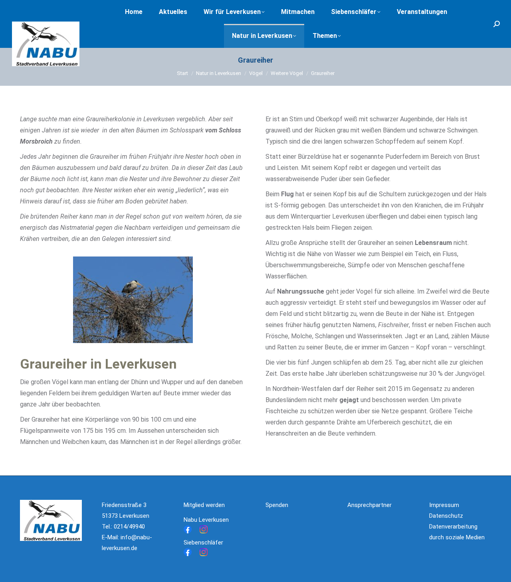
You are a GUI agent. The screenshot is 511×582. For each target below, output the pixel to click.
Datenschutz (446, 515)
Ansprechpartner (369, 505)
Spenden (276, 505)
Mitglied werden (204, 505)
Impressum (444, 505)
